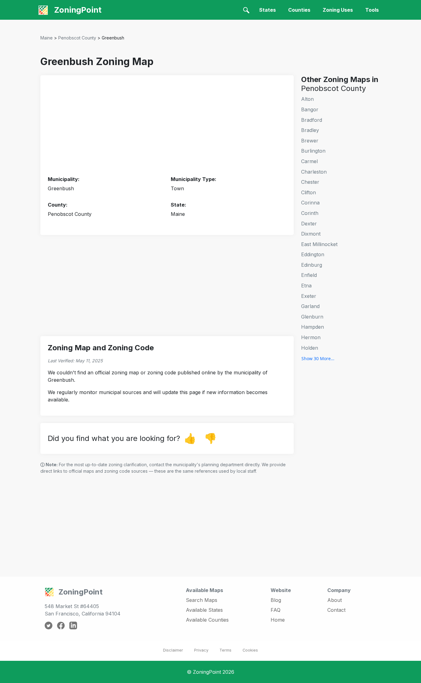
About (334, 600)
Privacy (201, 650)
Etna (306, 285)
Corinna (310, 203)
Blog (276, 600)
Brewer (309, 141)
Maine (46, 37)
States (267, 10)
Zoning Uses (338, 10)
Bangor (309, 109)
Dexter (309, 223)
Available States (204, 610)
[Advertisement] (167, 126)
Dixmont (311, 234)
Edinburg (311, 265)
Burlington (313, 151)
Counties (299, 10)
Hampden (312, 327)
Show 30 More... (317, 358)
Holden (309, 348)
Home (278, 620)
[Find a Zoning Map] (246, 10)
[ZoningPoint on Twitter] (48, 625)
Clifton (308, 192)
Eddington (312, 254)
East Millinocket (319, 244)
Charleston (314, 172)
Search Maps (201, 600)
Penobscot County (77, 37)
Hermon (311, 337)
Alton (307, 99)
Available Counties (207, 620)
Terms (225, 650)
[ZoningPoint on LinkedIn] (73, 625)
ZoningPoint (76, 9)
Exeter (308, 296)
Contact (336, 610)
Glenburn (312, 317)
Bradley (310, 130)
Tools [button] (372, 10)
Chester (310, 182)
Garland (310, 306)
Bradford (311, 120)
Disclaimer (173, 650)
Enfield (309, 275)
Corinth (309, 213)
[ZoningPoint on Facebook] (61, 625)
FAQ (275, 610)
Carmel (309, 161)
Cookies (250, 650)
